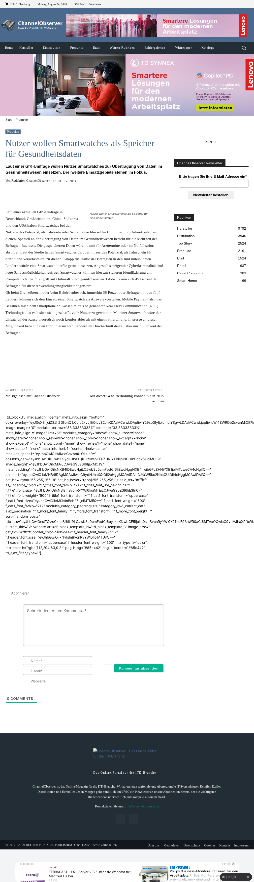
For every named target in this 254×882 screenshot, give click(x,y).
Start (8, 120)
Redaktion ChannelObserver (30, 180)
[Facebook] (241, 4)
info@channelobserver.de (142, 806)
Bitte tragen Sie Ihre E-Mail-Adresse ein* (213, 176)
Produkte (22, 120)
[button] (244, 48)
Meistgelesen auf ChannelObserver (32, 396)
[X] (247, 4)
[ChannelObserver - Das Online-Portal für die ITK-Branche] (32, 25)
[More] (119, 196)
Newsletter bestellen (210, 195)
